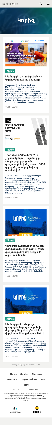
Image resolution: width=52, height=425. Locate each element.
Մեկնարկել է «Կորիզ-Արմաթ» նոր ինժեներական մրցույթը (23, 78)
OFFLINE (12, 379)
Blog (26, 385)
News (13, 374)
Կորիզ (26, 20)
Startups (37, 374)
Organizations (29, 379)
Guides (24, 374)
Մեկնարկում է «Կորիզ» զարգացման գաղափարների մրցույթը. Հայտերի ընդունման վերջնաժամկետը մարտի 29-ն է (24, 329)
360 (43, 379)
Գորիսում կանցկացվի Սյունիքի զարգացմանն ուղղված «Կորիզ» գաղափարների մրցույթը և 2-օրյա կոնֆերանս (25, 250)
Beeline (39, 395)
